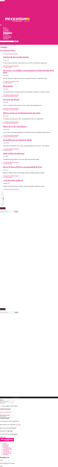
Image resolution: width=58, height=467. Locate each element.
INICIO (5, 27)
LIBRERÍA (6, 38)
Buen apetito (8, 86)
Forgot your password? (5, 412)
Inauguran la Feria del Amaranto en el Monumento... (12, 6)
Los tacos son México (11, 99)
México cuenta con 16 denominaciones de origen (21, 113)
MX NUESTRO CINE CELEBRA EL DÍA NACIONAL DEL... (16, 10)
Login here (18, 424)
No (11, 431)
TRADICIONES (7, 37)
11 (3, 204)
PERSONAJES (7, 32)
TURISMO (6, 30)
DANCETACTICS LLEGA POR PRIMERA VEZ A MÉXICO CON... (17, 14)
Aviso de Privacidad (15, 397)
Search (16, 41)
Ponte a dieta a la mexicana (13, 153)
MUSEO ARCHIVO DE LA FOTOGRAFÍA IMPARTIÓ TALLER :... (17, 8)
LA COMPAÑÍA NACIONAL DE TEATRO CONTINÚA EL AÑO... (17, 2)
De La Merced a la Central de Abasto (17, 140)
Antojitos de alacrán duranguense (16, 57)
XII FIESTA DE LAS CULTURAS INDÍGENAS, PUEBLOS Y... (16, 3)
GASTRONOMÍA (7, 33)
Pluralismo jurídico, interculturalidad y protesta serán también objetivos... (17, 13)
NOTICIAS (6, 29)
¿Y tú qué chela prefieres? (13, 180)
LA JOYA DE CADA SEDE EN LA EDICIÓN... (12, 7)
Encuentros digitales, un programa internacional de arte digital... (15, 11)
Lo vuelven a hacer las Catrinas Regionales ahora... (12, 4)
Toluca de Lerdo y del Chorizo (15, 126)
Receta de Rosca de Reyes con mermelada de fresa (22, 167)
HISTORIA (6, 34)
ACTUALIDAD (7, 36)
